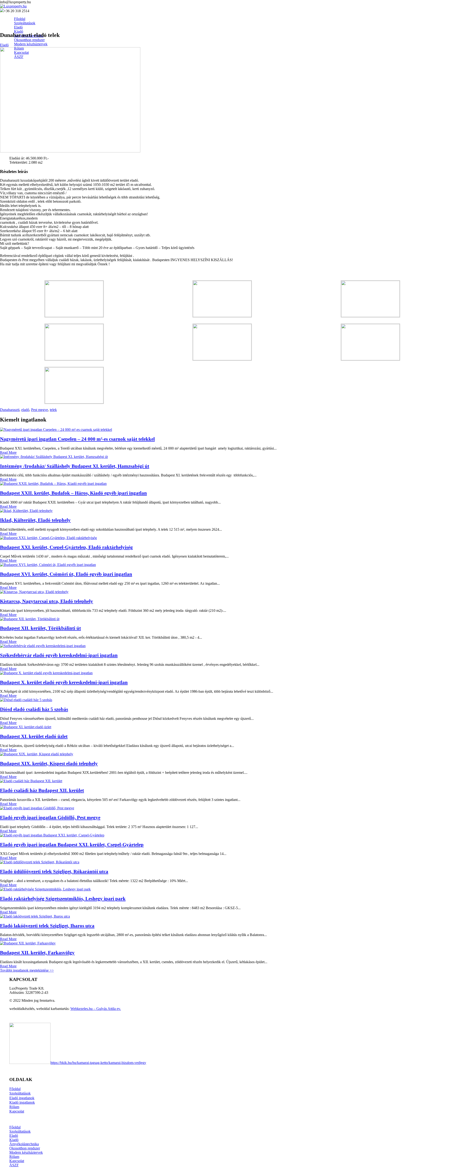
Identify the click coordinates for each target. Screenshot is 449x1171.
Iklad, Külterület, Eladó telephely (35, 520)
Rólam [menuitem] (14, 1157)
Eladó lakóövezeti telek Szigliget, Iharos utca (47, 925)
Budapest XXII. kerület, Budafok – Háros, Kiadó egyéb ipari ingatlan (73, 493)
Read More (8, 452)
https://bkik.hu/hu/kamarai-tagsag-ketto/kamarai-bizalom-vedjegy (98, 1063)
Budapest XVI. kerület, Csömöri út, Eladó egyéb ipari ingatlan (66, 574)
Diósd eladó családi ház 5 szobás (34, 709)
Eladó (4, 45)
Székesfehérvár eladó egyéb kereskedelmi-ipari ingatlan (59, 655)
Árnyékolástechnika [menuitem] (24, 1144)
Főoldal (15, 1089)
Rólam (14, 1107)
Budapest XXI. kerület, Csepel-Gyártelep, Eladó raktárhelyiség (66, 547)
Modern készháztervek (30, 44)
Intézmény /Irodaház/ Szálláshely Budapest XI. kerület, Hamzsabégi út (74, 466)
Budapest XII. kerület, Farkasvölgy (37, 952)
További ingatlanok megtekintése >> (27, 970)
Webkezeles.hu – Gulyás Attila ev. (95, 1009)
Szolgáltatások (20, 1093)
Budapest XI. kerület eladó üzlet (34, 736)
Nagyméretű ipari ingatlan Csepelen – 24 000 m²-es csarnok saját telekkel (77, 439)
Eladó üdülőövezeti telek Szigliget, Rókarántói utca (54, 871)
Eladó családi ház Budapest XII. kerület (42, 790)
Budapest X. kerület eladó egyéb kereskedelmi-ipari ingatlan (64, 682)
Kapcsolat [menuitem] (16, 1161)
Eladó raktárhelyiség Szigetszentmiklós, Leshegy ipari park (63, 898)
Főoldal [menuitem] (15, 1127)
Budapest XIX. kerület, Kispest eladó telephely (49, 763)
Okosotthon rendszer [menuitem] (24, 1148)
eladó (25, 410)
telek (53, 410)
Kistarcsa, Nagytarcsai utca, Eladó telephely (46, 601)
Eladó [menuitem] (13, 1136)
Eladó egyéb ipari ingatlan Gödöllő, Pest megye (50, 817)
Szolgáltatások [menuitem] (20, 1131)
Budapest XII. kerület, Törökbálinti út (40, 628)
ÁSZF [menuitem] (14, 1165)
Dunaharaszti (9, 410)
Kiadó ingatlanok (22, 1102)
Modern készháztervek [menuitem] (26, 1152)
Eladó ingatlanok (21, 1098)
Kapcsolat (16, 1111)
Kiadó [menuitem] (13, 1140)
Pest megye (39, 410)
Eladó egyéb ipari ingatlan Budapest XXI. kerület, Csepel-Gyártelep (72, 844)
